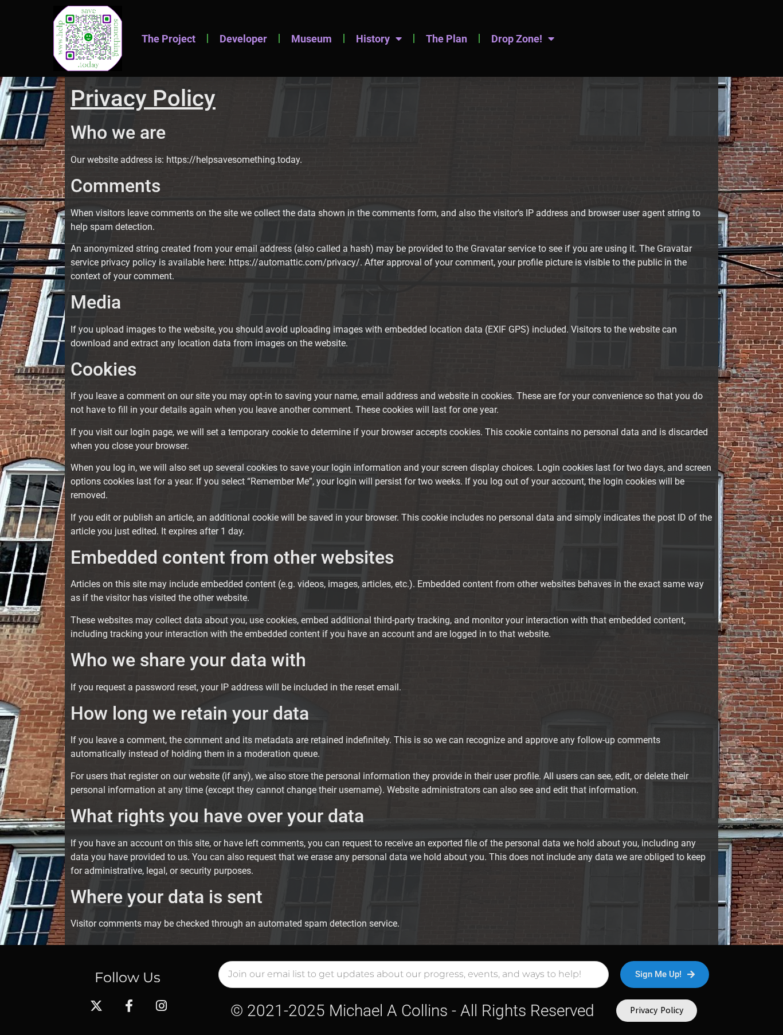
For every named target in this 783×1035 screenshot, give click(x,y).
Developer (243, 39)
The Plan (446, 39)
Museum (311, 39)
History (373, 39)
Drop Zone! (516, 39)
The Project (168, 39)
